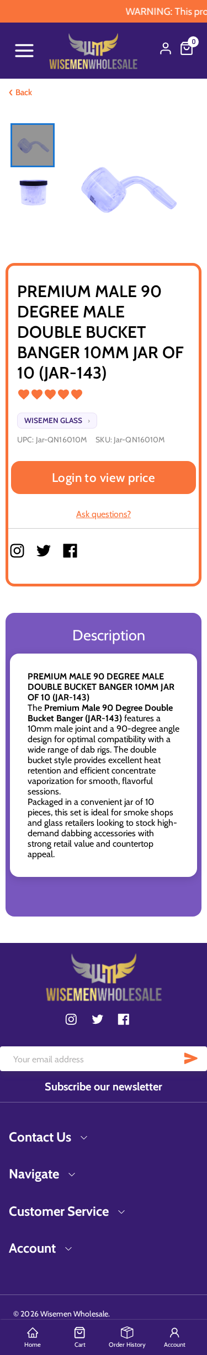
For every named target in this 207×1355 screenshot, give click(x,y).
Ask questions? (103, 514)
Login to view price (104, 477)
